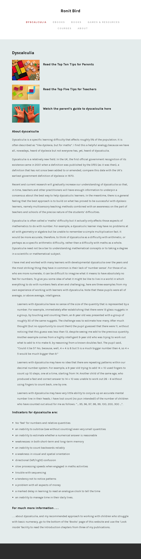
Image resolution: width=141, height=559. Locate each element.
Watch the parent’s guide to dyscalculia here (77, 109)
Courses (65, 28)
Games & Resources (102, 22)
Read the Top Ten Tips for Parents (68, 64)
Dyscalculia (36, 22)
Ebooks (59, 22)
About (81, 28)
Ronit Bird (70, 10)
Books (76, 22)
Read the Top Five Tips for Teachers (69, 89)
